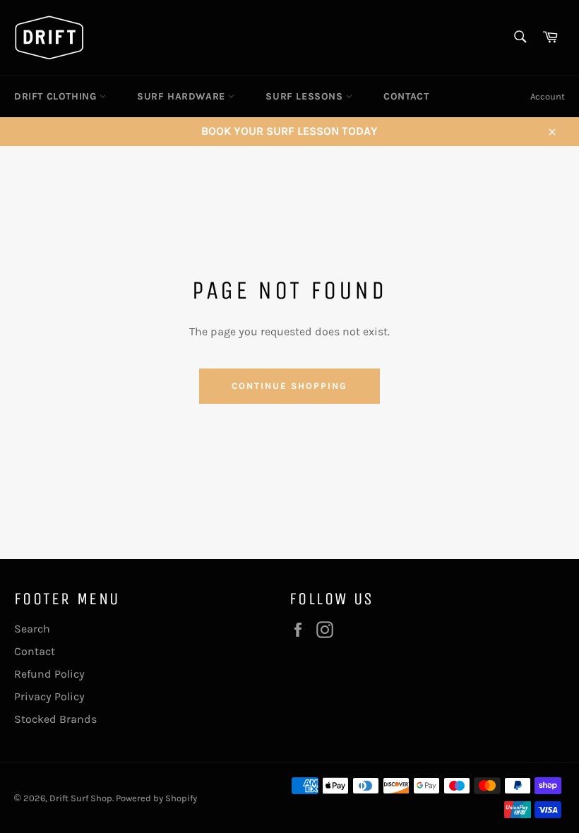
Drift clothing (57, 96)
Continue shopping (289, 385)
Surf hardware (182, 96)
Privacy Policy (49, 696)
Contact (406, 96)
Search (32, 628)
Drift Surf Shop (80, 798)
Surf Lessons (305, 96)
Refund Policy (49, 674)
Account (547, 96)
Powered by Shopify (156, 798)
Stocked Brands (55, 719)
